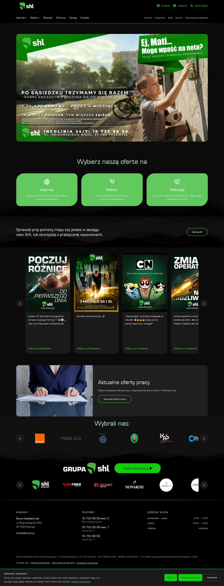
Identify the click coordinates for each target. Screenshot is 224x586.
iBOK (170, 17)
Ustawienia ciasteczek (87, 563)
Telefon (34, 17)
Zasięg (73, 17)
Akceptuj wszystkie (190, 577)
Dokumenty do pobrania (196, 17)
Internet (20, 17)
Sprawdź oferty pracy (115, 399)
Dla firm (148, 17)
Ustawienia (212, 577)
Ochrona (60, 17)
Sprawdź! (197, 231)
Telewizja (47, 17)
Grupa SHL (160, 17)
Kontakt (85, 17)
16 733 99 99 (91, 518)
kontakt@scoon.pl (25, 533)
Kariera (179, 17)
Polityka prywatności (40, 563)
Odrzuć (170, 577)
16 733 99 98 (91, 536)
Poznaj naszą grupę (138, 468)
